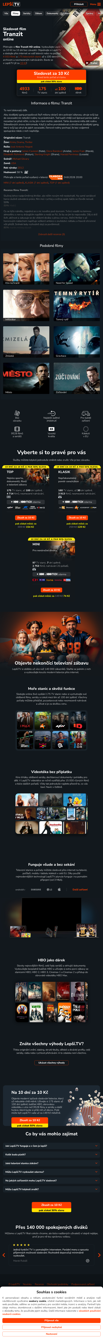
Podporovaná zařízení (82, 1284)
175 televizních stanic (29, 56)
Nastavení (51, 1334)
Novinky (27, 1284)
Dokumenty (52, 13)
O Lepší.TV (14, 1284)
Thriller (29, 142)
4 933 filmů (9, 56)
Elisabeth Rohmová (14, 154)
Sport (78, 13)
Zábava (67, 13)
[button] (3, 1255)
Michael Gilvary (21, 159)
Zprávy (89, 13)
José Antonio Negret (21, 146)
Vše (6, 13)
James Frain (78, 151)
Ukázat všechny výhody (51, 1062)
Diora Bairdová (54, 151)
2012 (21, 167)
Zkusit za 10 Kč (30, 1120)
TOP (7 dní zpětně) (60, 182)
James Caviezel (30, 151)
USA (13, 163)
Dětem (38, 13)
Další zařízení (80, 889)
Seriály (26, 13)
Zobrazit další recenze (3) (51, 234)
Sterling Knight (42, 154)
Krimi (13, 142)
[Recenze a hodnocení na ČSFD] (26, 172)
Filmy (15, 13)
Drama (20, 142)
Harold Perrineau (69, 154)
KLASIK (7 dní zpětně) (37, 182)
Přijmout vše (51, 1320)
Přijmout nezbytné (51, 1327)
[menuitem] (92, 63)
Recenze (39, 1284)
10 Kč (23, 63)
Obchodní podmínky (57, 1284)
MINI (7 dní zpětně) (14, 182)
